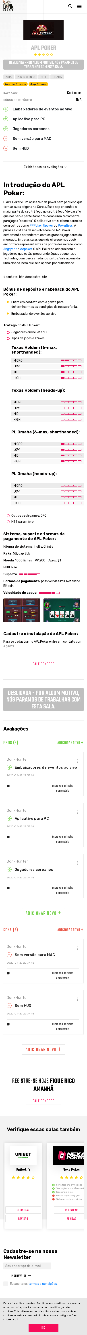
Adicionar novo (70, 743)
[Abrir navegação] (79, 6)
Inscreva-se (19, 1276)
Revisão (23, 1218)
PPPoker (36, 226)
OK (43, 1328)
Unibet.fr (23, 1169)
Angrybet (10, 249)
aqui (15, 1319)
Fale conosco (44, 664)
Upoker (48, 226)
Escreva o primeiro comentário (62, 788)
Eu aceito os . (34, 1284)
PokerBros (65, 226)
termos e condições (42, 1284)
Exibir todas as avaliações (43, 167)
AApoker (26, 249)
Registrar (23, 1210)
